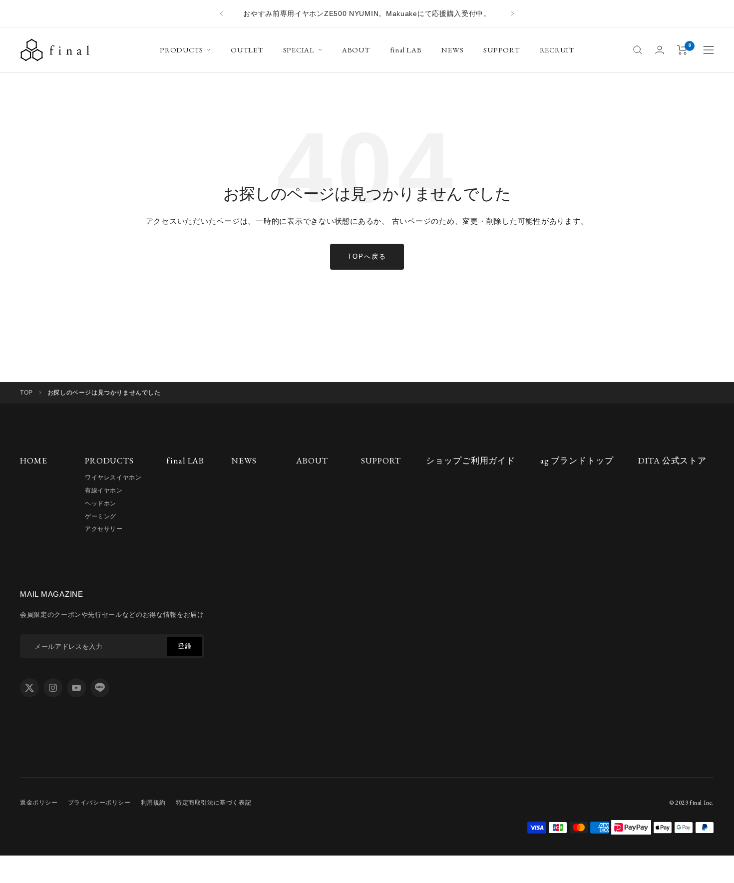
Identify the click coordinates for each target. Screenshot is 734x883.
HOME (33, 460)
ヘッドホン (100, 503)
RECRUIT (557, 49)
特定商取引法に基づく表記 (213, 802)
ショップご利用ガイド (470, 460)
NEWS (452, 49)
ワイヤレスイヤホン (113, 477)
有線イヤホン (104, 490)
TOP (26, 392)
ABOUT (356, 49)
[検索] (637, 49)
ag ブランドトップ (577, 460)
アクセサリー (104, 528)
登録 (184, 646)
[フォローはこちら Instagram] (52, 687)
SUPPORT (501, 49)
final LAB (406, 49)
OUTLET (247, 49)
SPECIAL (299, 49)
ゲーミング (100, 516)
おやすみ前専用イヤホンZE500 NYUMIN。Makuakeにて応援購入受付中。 (367, 13)
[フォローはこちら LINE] (99, 687)
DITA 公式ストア (672, 460)
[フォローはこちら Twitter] (29, 687)
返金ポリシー (39, 802)
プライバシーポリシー (99, 802)
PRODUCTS (181, 49)
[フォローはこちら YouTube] (76, 687)
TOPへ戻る (367, 256)
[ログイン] (659, 49)
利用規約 (153, 802)
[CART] (682, 50)
